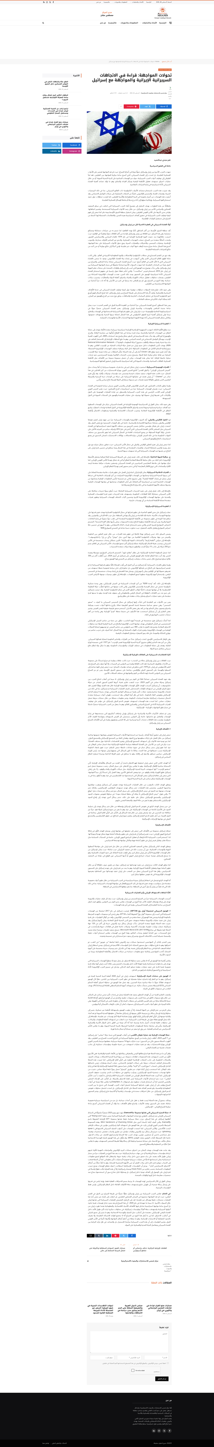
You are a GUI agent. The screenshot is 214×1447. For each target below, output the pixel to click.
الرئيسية (148, 2)
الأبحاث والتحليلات (137, 2)
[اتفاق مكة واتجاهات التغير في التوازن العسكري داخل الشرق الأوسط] (75, 84)
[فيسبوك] (179, 165)
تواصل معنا (45, 1443)
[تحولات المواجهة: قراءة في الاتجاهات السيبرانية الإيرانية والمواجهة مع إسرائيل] (129, 132)
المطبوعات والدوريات (120, 2)
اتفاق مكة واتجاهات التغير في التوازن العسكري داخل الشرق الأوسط (56, 84)
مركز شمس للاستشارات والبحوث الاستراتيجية (154, 93)
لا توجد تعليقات (122, 93)
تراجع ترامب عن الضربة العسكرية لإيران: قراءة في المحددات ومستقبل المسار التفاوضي (55, 111)
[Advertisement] (107, 42)
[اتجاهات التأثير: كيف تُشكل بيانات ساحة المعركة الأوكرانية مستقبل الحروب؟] (75, 98)
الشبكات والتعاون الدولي (59, 1443)
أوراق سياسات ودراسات (165, 70)
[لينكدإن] (179, 176)
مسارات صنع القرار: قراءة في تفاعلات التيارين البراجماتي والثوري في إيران (159, 1308)
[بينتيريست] (179, 182)
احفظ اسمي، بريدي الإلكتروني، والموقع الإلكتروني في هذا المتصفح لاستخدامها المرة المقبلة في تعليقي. (134, 1363)
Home (157, 61)
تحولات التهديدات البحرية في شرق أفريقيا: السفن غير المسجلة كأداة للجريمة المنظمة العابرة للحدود (100, 1309)
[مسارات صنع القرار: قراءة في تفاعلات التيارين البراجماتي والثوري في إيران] (158, 1295)
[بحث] (43, 22)
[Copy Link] (179, 199)
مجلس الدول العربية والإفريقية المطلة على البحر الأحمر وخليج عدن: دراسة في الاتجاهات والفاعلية (130, 1309)
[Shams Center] (163, 14)
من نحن (98, 2)
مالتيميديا (107, 2)
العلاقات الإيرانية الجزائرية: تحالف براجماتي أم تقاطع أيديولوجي (150, 1249)
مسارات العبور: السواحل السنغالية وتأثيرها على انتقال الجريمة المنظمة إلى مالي (107, 1249)
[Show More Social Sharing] (121, 106)
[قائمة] (170, 22)
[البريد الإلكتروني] (179, 187)
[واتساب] (179, 193)
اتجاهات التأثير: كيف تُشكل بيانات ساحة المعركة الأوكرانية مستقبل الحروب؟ (55, 97)
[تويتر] (179, 170)
